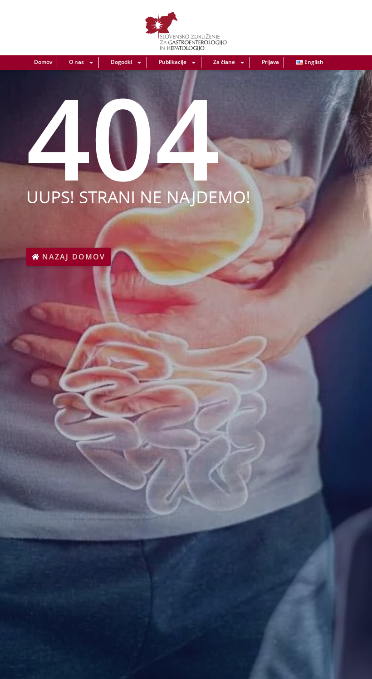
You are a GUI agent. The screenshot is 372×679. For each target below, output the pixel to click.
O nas (76, 62)
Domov (43, 62)
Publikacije (172, 62)
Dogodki (121, 62)
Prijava (270, 62)
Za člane (224, 62)
